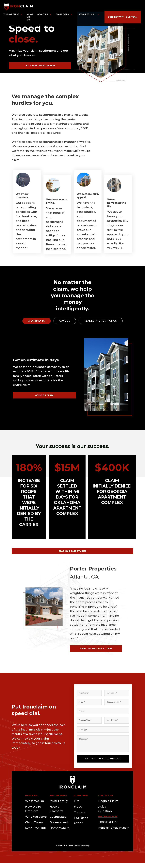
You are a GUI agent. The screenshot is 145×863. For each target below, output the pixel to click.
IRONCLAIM (31, 795)
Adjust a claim (44, 395)
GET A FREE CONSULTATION (40, 65)
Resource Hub (86, 14)
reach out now (107, 816)
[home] (18, 7)
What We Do (30, 17)
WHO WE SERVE (58, 795)
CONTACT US (105, 795)
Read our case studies (72, 551)
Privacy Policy (82, 845)
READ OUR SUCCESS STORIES (96, 648)
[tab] (36, 321)
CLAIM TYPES (81, 795)
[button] (13, 14)
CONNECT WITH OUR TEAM (122, 17)
